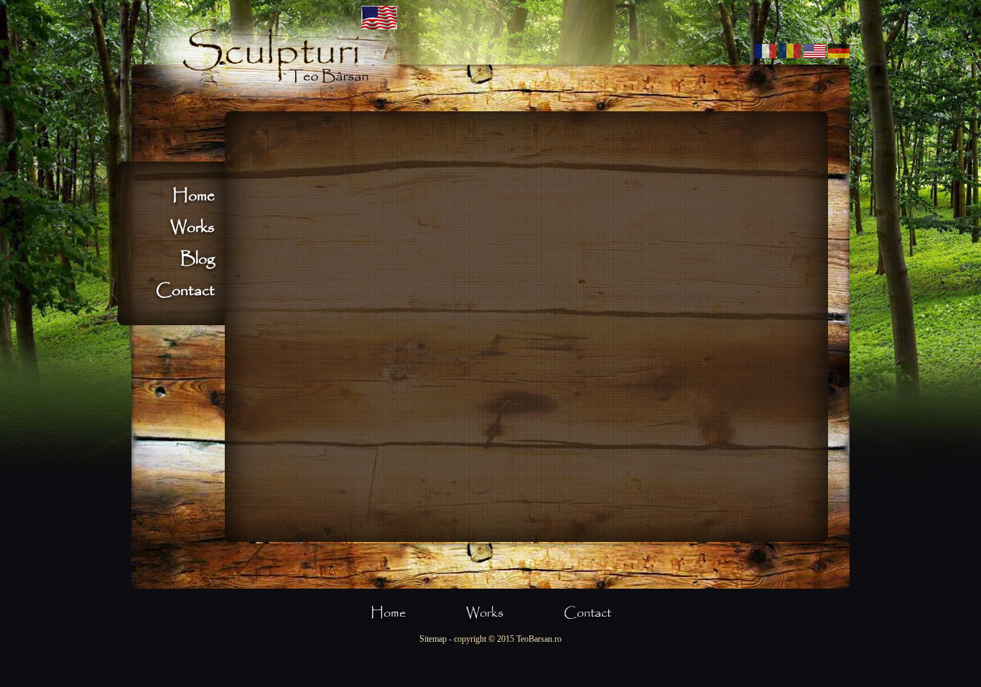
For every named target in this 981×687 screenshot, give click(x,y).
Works (192, 227)
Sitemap (433, 639)
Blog (197, 259)
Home (193, 196)
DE (839, 51)
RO (790, 51)
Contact (185, 291)
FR (765, 51)
